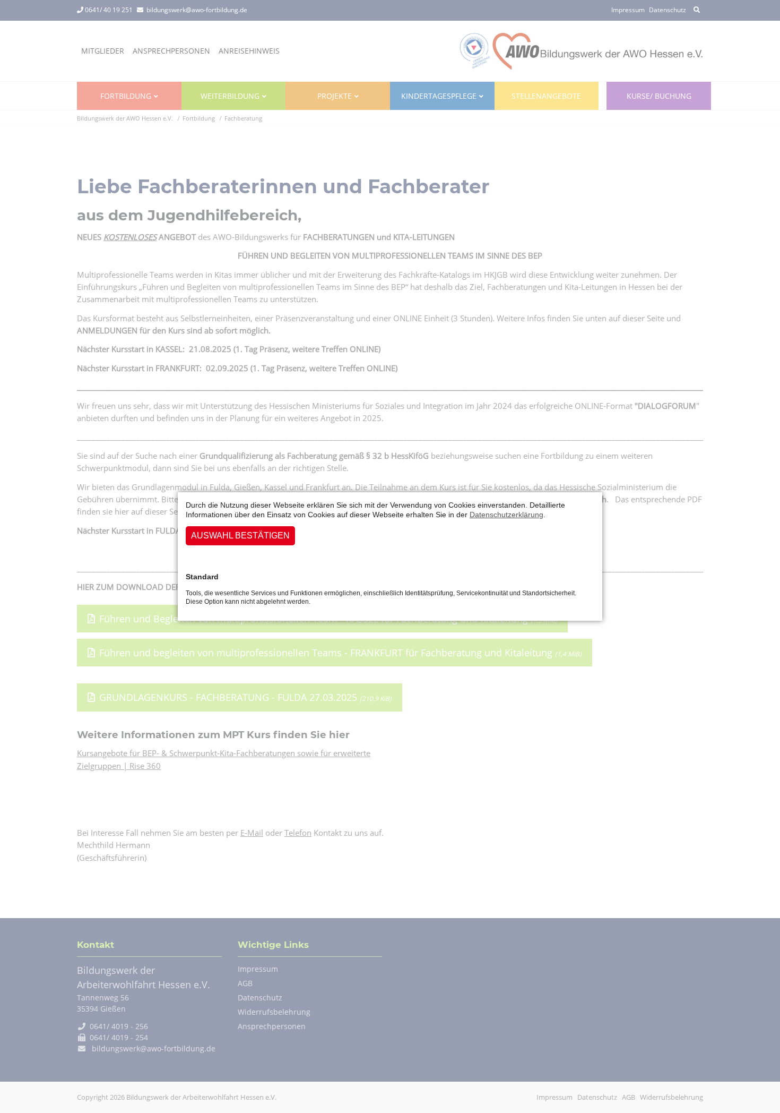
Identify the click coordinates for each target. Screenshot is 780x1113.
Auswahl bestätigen (240, 535)
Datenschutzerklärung (506, 514)
